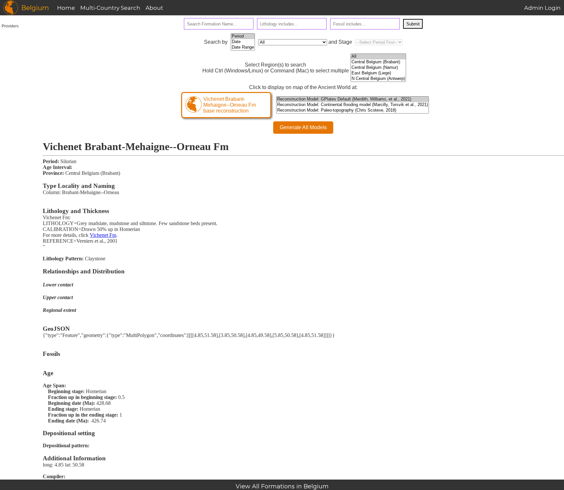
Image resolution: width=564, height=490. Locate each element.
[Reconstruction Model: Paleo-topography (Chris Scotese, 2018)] (352, 110)
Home (66, 8)
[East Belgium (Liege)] (378, 73)
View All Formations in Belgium (282, 486)
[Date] (243, 42)
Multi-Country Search (110, 8)
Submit (413, 24)
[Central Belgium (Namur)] (378, 67)
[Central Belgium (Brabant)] (378, 62)
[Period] (243, 36)
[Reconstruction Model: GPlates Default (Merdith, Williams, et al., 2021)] (352, 99)
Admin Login (542, 8)
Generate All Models (303, 127)
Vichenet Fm (103, 235)
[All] (378, 56)
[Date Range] (243, 47)
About (154, 8)
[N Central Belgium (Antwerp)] (378, 79)
